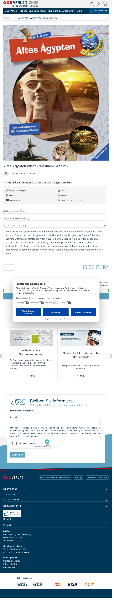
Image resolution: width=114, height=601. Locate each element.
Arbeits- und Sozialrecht (33, 10)
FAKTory (78, 477)
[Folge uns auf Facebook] (56, 513)
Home (7, 18)
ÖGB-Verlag (11, 10)
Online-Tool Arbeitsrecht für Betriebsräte (81, 355)
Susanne (26, 182)
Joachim (46, 182)
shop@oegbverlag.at (12, 546)
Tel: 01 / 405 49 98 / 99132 (16, 549)
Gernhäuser (14, 182)
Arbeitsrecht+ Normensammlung (31, 352)
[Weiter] (111, 355)
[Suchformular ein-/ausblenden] (92, 4)
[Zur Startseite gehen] (20, 2)
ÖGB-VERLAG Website (97, 477)
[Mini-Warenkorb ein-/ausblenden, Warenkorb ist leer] (105, 4)
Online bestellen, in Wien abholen (55, 477)
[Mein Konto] (99, 4)
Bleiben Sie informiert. (51, 400)
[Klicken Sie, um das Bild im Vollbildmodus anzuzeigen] (56, 93)
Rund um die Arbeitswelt (61, 10)
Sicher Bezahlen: (24, 578)
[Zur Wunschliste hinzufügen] (6, 173)
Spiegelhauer (59, 182)
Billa (69, 182)
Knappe (36, 182)
